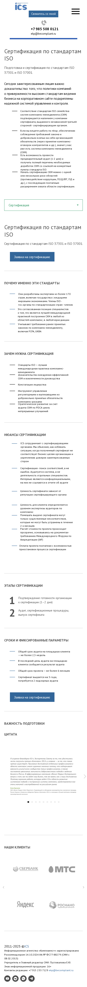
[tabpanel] (43, 235)
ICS (26, 946)
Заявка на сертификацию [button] (32, 257)
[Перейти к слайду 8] (55, 802)
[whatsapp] (23, 978)
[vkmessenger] (15, 978)
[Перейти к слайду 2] (32, 802)
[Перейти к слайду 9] (59, 802)
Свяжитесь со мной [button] (43, 14)
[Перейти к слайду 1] (28, 802)
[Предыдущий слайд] (3, 887)
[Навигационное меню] (76, 11)
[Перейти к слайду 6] (47, 802)
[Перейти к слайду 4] (40, 802)
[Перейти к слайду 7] (51, 802)
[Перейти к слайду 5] (43, 802)
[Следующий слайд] (85, 777)
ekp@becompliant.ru (43, 33)
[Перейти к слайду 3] (36, 802)
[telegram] (31, 978)
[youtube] (7, 978)
